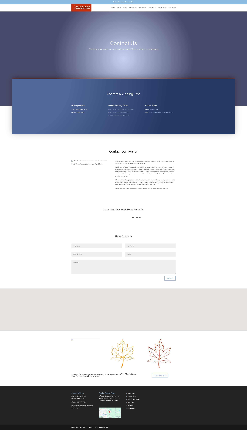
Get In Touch (162, 7)
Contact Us (131, 408)
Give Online (172, 7)
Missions (151, 7)
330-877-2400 (153, 109)
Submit (170, 278)
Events (125, 7)
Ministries (142, 7)
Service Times (132, 396)
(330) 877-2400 (81, 402)
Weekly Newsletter (134, 399)
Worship (131, 7)
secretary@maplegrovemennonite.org (161, 112)
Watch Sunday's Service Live (123, 2)
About (119, 7)
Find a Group (160, 375)
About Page (131, 393)
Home (113, 7)
